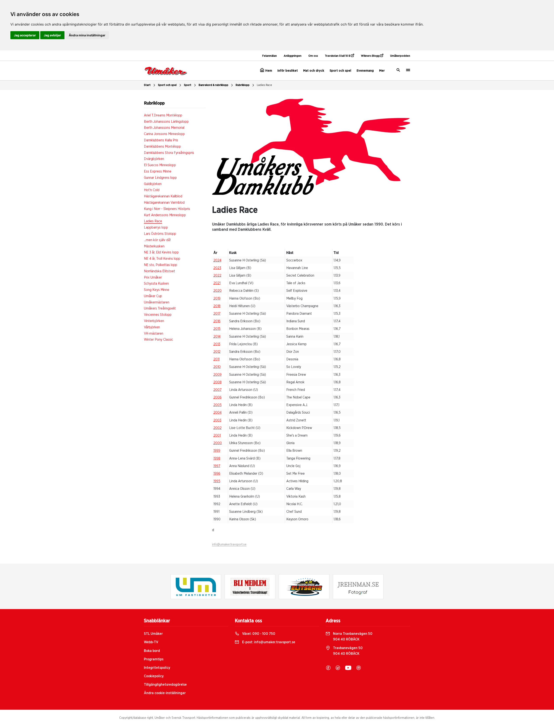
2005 (217, 405)
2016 (217, 321)
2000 (217, 443)
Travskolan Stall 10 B (338, 56)
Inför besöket (287, 70)
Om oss (313, 56)
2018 (217, 306)
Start (147, 85)
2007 (217, 390)
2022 (217, 275)
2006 (217, 397)
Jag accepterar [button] (25, 35)
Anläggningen (292, 56)
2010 (217, 367)
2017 (217, 313)
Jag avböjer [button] (52, 35)
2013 (216, 344)
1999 (216, 450)
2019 (217, 298)
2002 (217, 428)
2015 (217, 329)
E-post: (268, 642)
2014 (217, 336)
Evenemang (365, 70)
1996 (216, 473)
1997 (216, 466)
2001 (217, 435)
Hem (268, 70)
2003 (217, 420)
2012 (217, 351)
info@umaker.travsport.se (229, 544)
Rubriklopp (243, 85)
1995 (216, 481)
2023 (217, 268)
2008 (217, 382)
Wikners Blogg (370, 56)
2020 (217, 290)
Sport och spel (340, 70)
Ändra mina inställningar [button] (87, 35)
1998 (216, 458)
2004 (217, 412)
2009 (217, 374)
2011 (216, 359)
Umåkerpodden (400, 56)
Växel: (258, 633)
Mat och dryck (313, 70)
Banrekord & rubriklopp (213, 85)
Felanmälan (269, 56)
